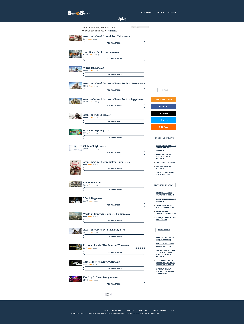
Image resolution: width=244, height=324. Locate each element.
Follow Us (172, 12)
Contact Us (130, 310)
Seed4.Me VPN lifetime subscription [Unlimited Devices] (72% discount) (165, 263)
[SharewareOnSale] (77, 12)
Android (159, 12)
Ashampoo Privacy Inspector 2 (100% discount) (163, 156)
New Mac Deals (164, 230)
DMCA (172, 310)
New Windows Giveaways (164, 138)
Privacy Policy (143, 310)
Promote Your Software (113, 310)
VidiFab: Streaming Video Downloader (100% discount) (166, 148)
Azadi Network (155, 313)
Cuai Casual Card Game (165, 162)
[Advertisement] (122, 4)
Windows (147, 12)
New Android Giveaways (163, 185)
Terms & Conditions (159, 310)
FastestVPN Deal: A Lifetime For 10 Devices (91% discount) (165, 271)
